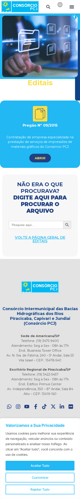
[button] (74, 16)
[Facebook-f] (36, 407)
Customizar (40, 477)
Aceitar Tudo (40, 465)
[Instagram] (18, 407)
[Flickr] (71, 407)
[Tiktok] (44, 407)
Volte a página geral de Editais (40, 239)
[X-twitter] (53, 407)
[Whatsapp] (9, 407)
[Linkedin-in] (62, 407)
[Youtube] (27, 407)
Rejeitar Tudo (40, 489)
